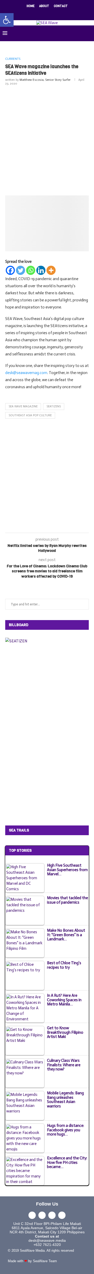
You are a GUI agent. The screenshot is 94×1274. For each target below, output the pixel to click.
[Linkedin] (50, 13)
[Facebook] (30, 13)
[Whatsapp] (30, 270)
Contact (61, 6)
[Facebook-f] (32, 1215)
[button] (7, 20)
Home (30, 6)
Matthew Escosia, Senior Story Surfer (45, 80)
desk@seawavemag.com (26, 372)
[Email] (57, 13)
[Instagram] (43, 13)
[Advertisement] (47, 139)
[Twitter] (37, 13)
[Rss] (64, 13)
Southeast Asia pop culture (30, 415)
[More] (51, 270)
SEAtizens (53, 406)
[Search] (88, 33)
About (44, 6)
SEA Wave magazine (23, 406)
